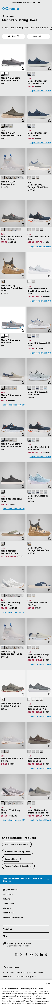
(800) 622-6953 (12, 889)
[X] (36, 954)
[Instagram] (16, 954)
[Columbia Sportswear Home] (10, 8)
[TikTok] (46, 954)
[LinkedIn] (41, 954)
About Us (7, 929)
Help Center (8, 894)
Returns (6, 899)
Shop (5, 936)
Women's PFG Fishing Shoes (17, 851)
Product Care (8, 913)
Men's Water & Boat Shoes (16, 844)
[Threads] (21, 954)
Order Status (8, 903)
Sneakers (29, 27)
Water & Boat (42, 27)
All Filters (12, 36)
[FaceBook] (26, 954)
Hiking (5, 27)
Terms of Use (7, 976)
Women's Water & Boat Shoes (18, 866)
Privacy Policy (30, 976)
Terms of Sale (19, 976)
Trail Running (16, 27)
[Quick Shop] (22, 68)
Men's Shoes (9, 16)
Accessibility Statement (13, 917)
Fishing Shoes (11, 859)
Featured (37, 36)
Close (48, 983)
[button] (17, 944)
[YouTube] (31, 954)
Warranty (7, 908)
